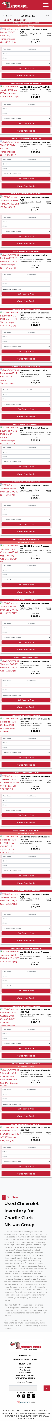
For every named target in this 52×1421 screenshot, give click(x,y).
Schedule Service (24, 1382)
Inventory (24, 1364)
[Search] (47, 1388)
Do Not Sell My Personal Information (31, 1413)
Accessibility (23, 1410)
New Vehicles (25, 1367)
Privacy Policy (39, 1410)
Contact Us (9, 1410)
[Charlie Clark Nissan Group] (15, 4)
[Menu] (46, 5)
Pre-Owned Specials (25, 1375)
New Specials (25, 1372)
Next (15, 1197)
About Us (25, 1355)
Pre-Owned (25, 1370)
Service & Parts (25, 1378)
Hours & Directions (25, 1359)
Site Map (6, 1413)
